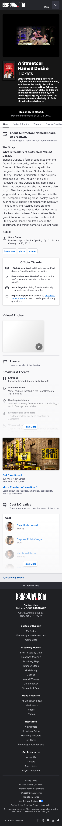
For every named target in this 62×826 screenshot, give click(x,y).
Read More (30, 426)
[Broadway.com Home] (14, 5)
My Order (31, 631)
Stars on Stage (31, 665)
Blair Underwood (27, 525)
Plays (22, 251)
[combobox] (54, 5)
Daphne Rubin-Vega (29, 539)
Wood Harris (24, 567)
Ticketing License (31, 797)
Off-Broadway (31, 683)
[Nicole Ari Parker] (9, 554)
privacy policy (51, 809)
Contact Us (30, 605)
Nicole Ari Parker (27, 553)
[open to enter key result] (55, 5)
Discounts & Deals (31, 688)
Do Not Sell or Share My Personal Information (31, 805)
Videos (31, 709)
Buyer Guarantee (31, 770)
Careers (31, 761)
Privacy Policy (31, 780)
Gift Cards (31, 740)
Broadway (9, 251)
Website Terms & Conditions (31, 785)
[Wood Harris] (9, 568)
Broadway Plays (31, 661)
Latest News (31, 705)
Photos (31, 714)
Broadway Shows (14, 577)
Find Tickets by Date (31, 652)
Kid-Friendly (31, 670)
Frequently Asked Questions (31, 635)
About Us (31, 757)
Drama (32, 251)
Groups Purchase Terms (31, 793)
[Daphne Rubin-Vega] (9, 540)
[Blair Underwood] (9, 526)
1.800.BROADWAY (36, 608)
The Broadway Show (31, 700)
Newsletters (31, 726)
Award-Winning (31, 679)
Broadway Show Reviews (31, 744)
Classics (31, 674)
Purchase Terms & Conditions (31, 788)
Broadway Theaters (31, 735)
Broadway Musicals (31, 657)
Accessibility (31, 766)
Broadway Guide (31, 731)
